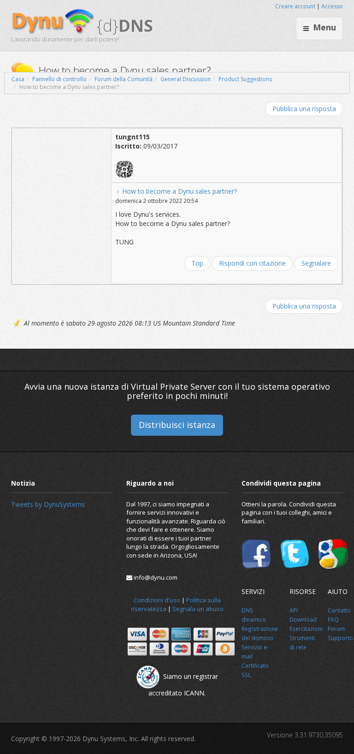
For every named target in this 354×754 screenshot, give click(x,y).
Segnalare (316, 263)
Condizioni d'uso (157, 600)
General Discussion (185, 79)
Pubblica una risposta (304, 108)
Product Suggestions (245, 79)
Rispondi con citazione (252, 263)
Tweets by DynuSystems (48, 504)
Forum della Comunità (123, 79)
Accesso (332, 6)
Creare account (295, 6)
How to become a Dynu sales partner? (179, 191)
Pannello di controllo (59, 79)
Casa (18, 79)
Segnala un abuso (198, 609)
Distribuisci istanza (177, 424)
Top (197, 263)
